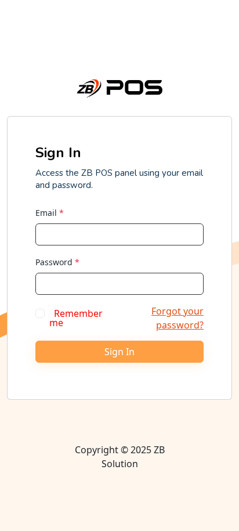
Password (57, 262)
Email (49, 212)
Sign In (119, 351)
